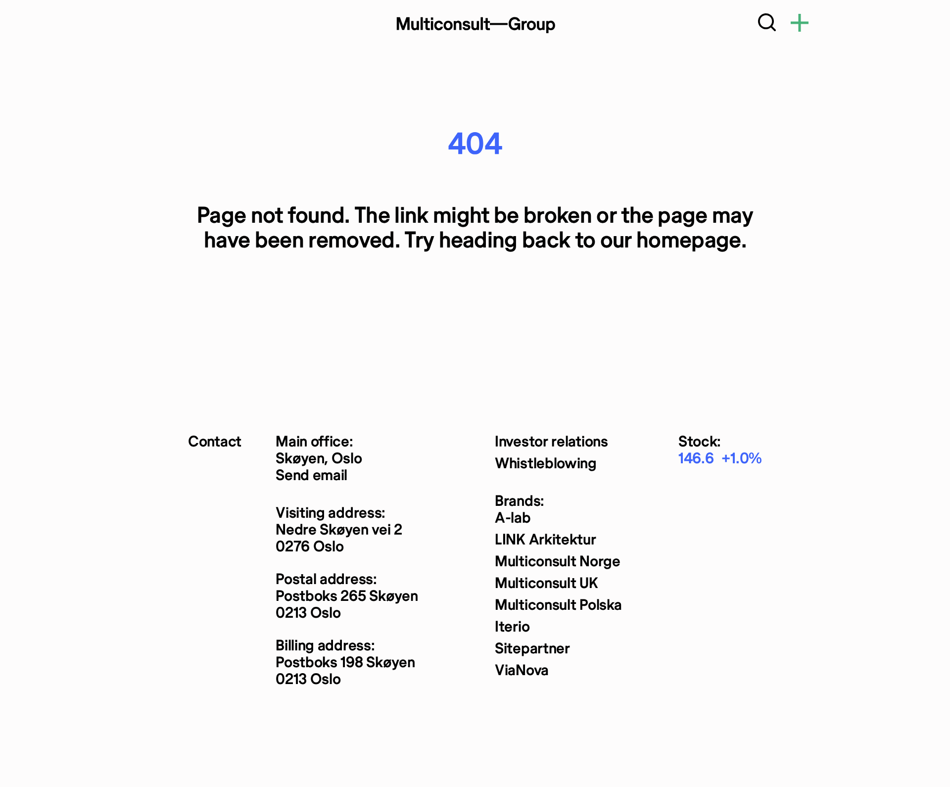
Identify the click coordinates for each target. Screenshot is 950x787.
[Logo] (475, 25)
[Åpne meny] (799, 25)
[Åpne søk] (767, 25)
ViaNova (522, 671)
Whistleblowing (546, 464)
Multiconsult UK (546, 583)
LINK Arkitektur (545, 540)
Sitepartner (532, 649)
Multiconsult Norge (557, 562)
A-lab (513, 518)
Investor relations (551, 442)
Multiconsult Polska (558, 605)
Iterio (512, 627)
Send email (311, 476)
